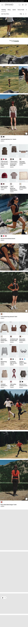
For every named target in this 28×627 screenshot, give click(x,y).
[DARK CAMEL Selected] (1, 314)
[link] (23, 5)
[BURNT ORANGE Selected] (1, 502)
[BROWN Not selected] (4, 184)
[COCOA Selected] (1, 336)
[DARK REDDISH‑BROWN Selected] (1, 547)
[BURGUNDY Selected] (1, 184)
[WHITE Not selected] (4, 314)
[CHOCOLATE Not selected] (6, 236)
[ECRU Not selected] (22, 336)
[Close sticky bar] (26, 1)
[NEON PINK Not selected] (22, 359)
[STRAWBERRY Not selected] (4, 159)
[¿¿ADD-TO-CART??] (26, 133)
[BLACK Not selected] (4, 137)
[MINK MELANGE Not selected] (22, 524)
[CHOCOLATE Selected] (11, 184)
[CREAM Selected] (20, 184)
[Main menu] (2, 4)
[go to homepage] (9, 4)
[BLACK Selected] (1, 236)
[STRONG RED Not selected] (4, 236)
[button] (26, 5)
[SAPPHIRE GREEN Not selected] (25, 359)
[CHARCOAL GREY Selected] (1, 137)
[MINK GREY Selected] (1, 382)
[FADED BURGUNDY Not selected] (13, 550)
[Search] (20, 5)
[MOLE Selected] (20, 159)
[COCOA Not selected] (4, 524)
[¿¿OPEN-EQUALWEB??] (3, 598)
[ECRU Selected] (1, 524)
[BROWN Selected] (1, 159)
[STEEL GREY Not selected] (13, 359)
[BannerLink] (8, 54)
